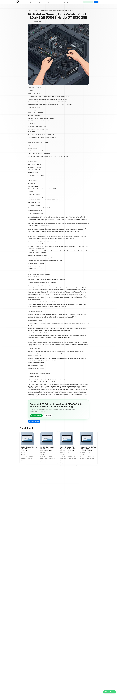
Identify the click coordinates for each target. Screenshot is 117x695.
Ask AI (96, 2)
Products (35, 10)
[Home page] (18, 2)
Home (29, 10)
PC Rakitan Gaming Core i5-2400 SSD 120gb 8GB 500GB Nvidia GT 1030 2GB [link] (56, 10)
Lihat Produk (48, 415)
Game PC (31, 90)
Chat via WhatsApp (88, 2)
